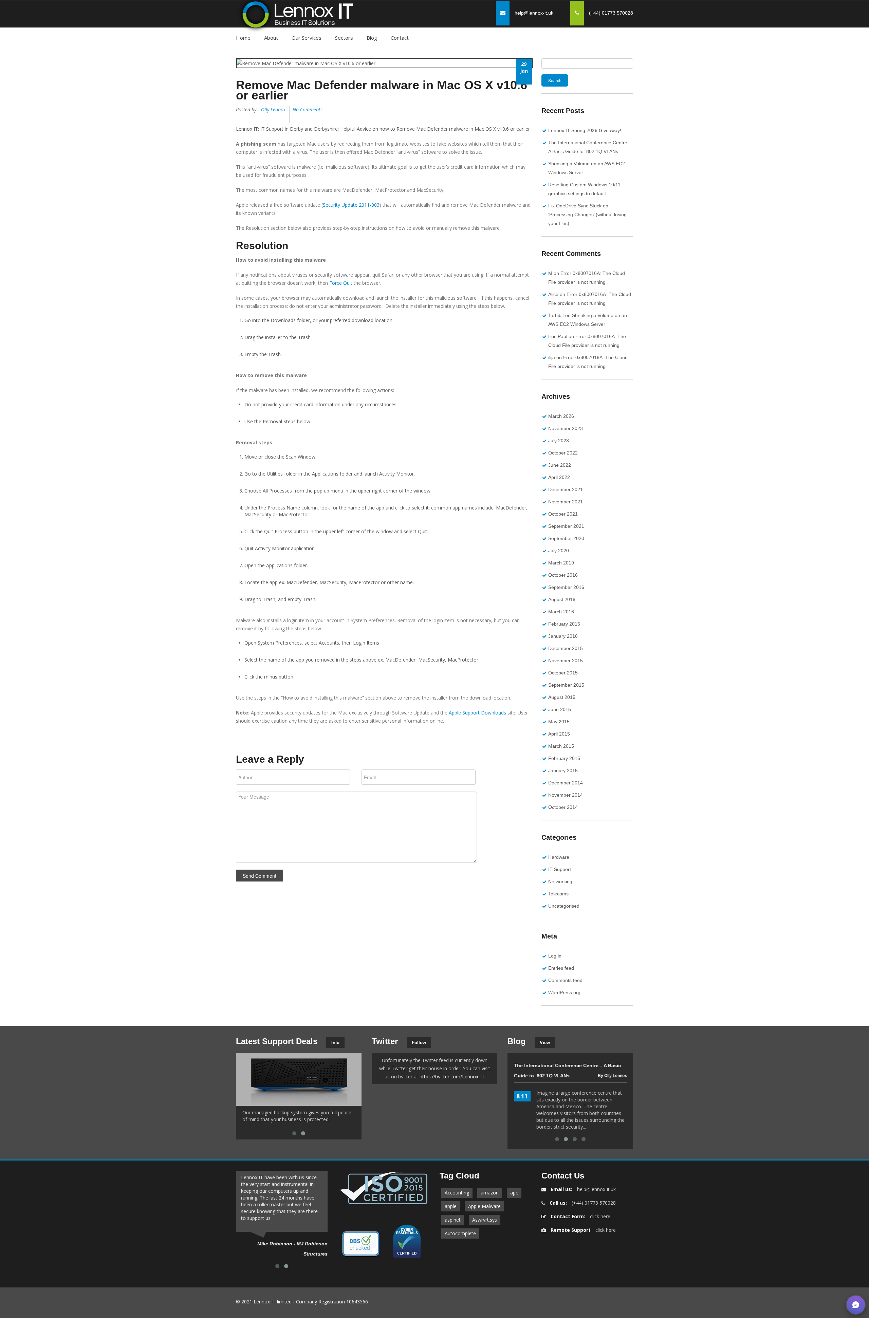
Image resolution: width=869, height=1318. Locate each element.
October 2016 (563, 575)
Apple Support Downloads (477, 712)
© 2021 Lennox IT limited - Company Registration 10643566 (302, 1301)
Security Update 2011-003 (351, 205)
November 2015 (565, 660)
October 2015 (563, 672)
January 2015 (563, 770)
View (545, 1042)
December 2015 (565, 648)
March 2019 (561, 562)
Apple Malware (484, 1206)
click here (600, 1216)
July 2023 (558, 440)
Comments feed (565, 980)
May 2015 (559, 721)
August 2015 (561, 697)
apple (451, 1206)
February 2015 (564, 758)
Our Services (306, 37)
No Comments (307, 109)
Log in (554, 956)
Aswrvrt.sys (484, 1220)
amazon (490, 1192)
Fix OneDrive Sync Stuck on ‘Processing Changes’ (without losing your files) (587, 214)
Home (243, 37)
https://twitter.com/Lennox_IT (452, 1076)
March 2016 (561, 611)
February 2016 (564, 624)
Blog (372, 37)
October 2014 (563, 807)
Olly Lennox (273, 109)
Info (335, 1042)
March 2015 (561, 746)
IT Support (559, 869)
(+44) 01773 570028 (594, 1203)
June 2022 (559, 465)
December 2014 (565, 782)
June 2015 (559, 709)
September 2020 (566, 538)
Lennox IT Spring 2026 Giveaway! (584, 130)
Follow (419, 1042)
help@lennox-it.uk (534, 13)
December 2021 (565, 489)
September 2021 (566, 526)
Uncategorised (563, 906)
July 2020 (558, 550)
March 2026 (561, 416)
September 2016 (566, 587)
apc (514, 1192)
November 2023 (565, 428)
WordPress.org (564, 992)
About (271, 37)
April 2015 (559, 734)
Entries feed (561, 968)
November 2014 (565, 795)
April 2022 (559, 477)
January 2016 (563, 636)
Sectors (344, 37)
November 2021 (565, 501)
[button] (856, 1305)
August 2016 (561, 599)
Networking (560, 881)
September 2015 (566, 685)
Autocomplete (460, 1233)
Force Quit (340, 283)
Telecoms (558, 893)
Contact (400, 37)
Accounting (457, 1192)
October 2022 (563, 453)
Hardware (558, 857)
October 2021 (563, 514)
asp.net (453, 1220)
